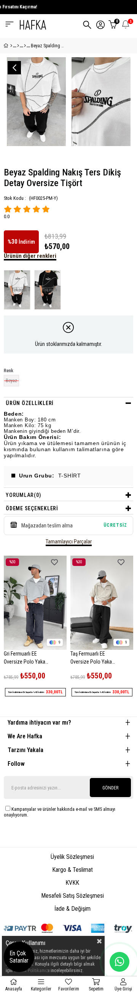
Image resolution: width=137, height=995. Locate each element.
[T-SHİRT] (25, 45)
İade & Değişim (72, 908)
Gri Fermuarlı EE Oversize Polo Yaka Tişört (24, 659)
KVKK (72, 882)
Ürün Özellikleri (30, 403)
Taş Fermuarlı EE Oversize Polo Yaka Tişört (91, 659)
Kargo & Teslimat (72, 869)
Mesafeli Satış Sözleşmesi (72, 895)
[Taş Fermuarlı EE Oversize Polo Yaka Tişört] (101, 603)
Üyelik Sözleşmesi (72, 856)
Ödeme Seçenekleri (32, 508)
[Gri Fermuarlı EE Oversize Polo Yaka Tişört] (35, 603)
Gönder (110, 788)
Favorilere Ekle (54, 562)
